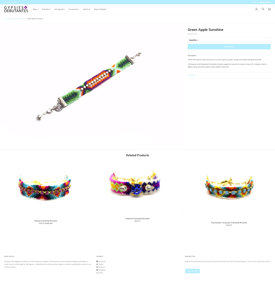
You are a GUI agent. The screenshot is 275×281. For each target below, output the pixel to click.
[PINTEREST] (265, 2)
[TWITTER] (263, 2)
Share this (191, 75)
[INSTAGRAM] (268, 2)
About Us (86, 9)
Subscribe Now (192, 271)
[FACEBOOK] (261, 2)
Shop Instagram (100, 9)
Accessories (73, 9)
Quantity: (193, 40)
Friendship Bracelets (18, 19)
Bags (35, 9)
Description (192, 55)
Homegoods (59, 9)
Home (6, 19)
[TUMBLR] (270, 2)
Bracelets (46, 9)
